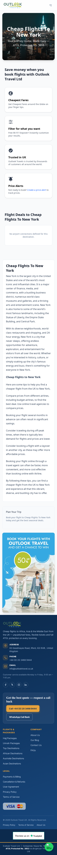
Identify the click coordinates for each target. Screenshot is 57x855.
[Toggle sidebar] (50, 5)
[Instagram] (18, 684)
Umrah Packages (11, 743)
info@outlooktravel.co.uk (21, 668)
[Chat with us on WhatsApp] (49, 846)
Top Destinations (11, 748)
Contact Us (36, 745)
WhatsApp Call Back (19, 717)
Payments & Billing (12, 776)
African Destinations (13, 753)
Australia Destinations (13, 758)
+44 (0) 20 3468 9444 (21, 660)
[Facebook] (5, 684)
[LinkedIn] (25, 684)
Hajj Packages (10, 738)
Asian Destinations (12, 763)
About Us (35, 735)
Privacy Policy (10, 792)
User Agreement (11, 786)
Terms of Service (11, 797)
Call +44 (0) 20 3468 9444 (23, 708)
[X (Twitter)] (12, 684)
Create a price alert (36, 190)
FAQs (33, 750)
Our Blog (35, 740)
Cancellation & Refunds (14, 781)
